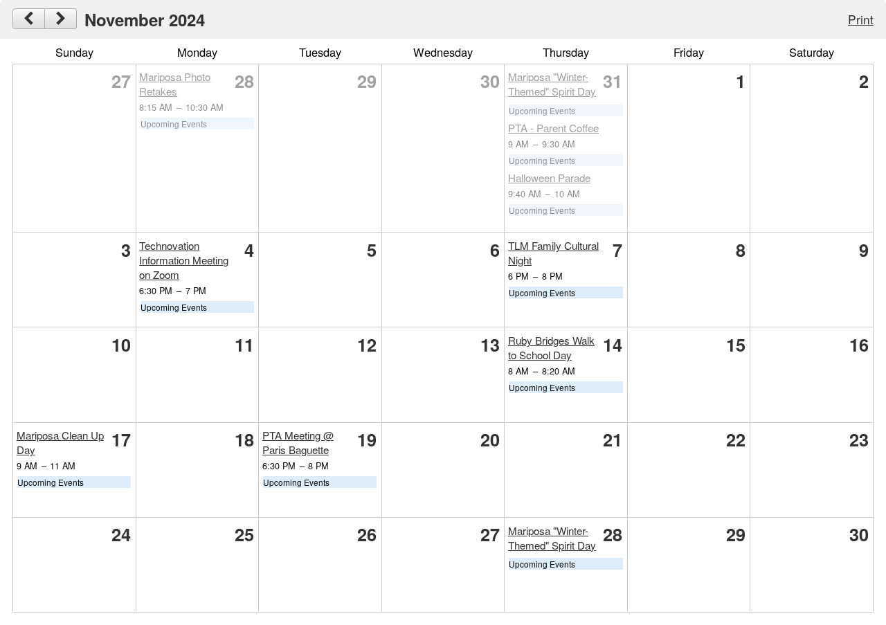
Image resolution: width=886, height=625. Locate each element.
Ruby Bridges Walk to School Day (551, 347)
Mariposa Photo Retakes (174, 83)
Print (861, 19)
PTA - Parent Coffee (553, 127)
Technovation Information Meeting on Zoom (183, 260)
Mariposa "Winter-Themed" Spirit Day (552, 83)
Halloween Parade (549, 177)
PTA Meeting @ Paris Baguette (298, 442)
